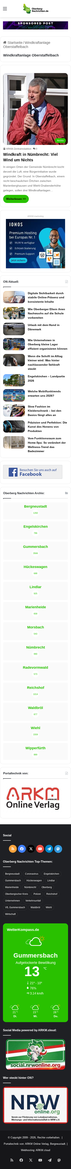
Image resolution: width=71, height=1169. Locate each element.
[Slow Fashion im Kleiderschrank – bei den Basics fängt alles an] (14, 410)
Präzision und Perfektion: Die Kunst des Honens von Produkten (47, 427)
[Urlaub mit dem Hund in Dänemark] (14, 329)
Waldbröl (35, 907)
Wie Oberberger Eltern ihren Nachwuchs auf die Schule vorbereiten (46, 313)
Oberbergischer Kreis (16, 894)
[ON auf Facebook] (32, 478)
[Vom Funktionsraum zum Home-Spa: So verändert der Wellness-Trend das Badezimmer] (14, 442)
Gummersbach (13, 880)
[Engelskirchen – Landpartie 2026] (14, 380)
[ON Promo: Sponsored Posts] (35, 25)
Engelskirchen (51, 873)
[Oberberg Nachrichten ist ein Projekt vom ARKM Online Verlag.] (32, 812)
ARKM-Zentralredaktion (18, 148)
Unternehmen (12, 900)
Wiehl (49, 907)
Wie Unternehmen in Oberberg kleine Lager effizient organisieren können (47, 344)
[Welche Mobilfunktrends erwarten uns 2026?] (14, 395)
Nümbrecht (30, 887)
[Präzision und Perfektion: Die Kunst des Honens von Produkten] (14, 426)
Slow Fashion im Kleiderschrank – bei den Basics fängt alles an (44, 411)
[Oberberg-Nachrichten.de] (35, 9)
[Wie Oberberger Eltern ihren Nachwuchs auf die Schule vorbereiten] (14, 313)
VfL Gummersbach (15, 907)
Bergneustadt (12, 873)
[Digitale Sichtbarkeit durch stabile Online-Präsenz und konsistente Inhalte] (14, 297)
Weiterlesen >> (16, 198)
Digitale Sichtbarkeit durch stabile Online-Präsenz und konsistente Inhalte (46, 297)
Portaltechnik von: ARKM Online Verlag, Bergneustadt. (35, 1143)
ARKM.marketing (35, 216)
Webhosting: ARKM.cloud (35, 1150)
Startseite (14, 43)
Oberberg (47, 887)
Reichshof (51, 894)
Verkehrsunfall (33, 900)
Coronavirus (31, 873)
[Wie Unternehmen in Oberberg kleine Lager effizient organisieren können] (14, 344)
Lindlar (51, 880)
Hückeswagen (34, 880)
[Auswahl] (5, 10)
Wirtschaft (10, 914)
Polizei (37, 894)
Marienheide (12, 887)
